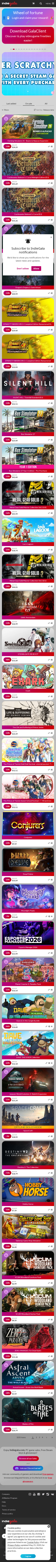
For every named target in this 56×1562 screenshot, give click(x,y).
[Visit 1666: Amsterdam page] (28, 603)
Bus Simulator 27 (28, 434)
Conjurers (28, 837)
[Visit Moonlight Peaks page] (28, 896)
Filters (6, 110)
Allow (36, 268)
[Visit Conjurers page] (28, 823)
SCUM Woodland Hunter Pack (28, 1314)
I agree (28, 1556)
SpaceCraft (28, 1131)
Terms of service (8, 1510)
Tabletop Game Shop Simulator (28, 1241)
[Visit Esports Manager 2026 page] (28, 933)
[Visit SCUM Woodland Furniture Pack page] (28, 1263)
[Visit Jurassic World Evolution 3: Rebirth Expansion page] (28, 1080)
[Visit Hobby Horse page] (28, 1190)
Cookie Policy (33, 1542)
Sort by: (45, 110)
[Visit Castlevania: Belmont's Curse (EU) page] (28, 200)
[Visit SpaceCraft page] (28, 1116)
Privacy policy (7, 1514)
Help (4, 1502)
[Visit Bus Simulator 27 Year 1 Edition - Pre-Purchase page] (28, 457)
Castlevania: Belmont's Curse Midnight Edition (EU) (28, 177)
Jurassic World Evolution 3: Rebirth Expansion (28, 1094)
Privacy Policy (14, 1545)
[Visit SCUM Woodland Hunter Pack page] (28, 1300)
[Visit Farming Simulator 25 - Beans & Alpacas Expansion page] (28, 127)
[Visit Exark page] (28, 677)
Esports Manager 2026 (28, 947)
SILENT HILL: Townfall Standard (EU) (28, 397)
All (46, 103)
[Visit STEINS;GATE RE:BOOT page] (28, 640)
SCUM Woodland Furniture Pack (28, 1277)
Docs (4, 1506)
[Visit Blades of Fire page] (28, 1410)
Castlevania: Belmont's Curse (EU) (28, 214)
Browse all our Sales (28, 1458)
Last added (11, 103)
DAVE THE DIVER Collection (28, 1057)
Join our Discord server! (30, 1468)
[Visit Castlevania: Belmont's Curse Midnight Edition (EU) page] (28, 163)
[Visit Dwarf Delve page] (28, 860)
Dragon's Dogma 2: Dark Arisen (28, 287)
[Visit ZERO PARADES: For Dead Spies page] (28, 1336)
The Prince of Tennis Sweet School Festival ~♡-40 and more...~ (29, 801)
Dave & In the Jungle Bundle (28, 1021)
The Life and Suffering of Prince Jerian (28, 727)
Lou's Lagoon (28, 544)
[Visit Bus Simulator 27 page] (28, 420)
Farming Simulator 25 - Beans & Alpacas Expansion (28, 141)
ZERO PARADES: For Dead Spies (28, 1350)
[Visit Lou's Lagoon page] (28, 530)
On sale (28, 103)
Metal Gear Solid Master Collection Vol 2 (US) (28, 507)
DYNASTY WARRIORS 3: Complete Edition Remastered (28, 361)
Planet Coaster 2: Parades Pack (28, 984)
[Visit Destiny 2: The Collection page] (28, 1153)
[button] (6, 72)
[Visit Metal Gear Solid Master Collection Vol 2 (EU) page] (28, 566)
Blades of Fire (28, 1424)
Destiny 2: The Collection (28, 1167)
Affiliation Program (9, 1498)
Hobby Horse (28, 1204)
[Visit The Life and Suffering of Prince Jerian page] (28, 713)
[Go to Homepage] (9, 4)
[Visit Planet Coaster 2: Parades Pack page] (28, 970)
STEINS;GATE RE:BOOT (28, 654)
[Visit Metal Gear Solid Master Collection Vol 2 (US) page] (28, 493)
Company (6, 1494)
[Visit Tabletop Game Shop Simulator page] (28, 1226)
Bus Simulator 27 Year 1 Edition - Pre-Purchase (28, 471)
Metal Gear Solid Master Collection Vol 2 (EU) (28, 581)
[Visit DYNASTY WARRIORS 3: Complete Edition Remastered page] (28, 347)
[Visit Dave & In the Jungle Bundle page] (28, 1007)
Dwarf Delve (28, 874)
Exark (28, 691)
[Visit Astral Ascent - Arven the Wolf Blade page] (28, 1373)
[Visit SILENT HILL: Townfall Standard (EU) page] (28, 383)
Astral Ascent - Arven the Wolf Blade (28, 1387)
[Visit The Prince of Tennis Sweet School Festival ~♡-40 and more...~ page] (28, 786)
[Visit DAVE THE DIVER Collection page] (28, 1043)
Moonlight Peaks (28, 911)
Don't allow (23, 268)
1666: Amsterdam (28, 617)
